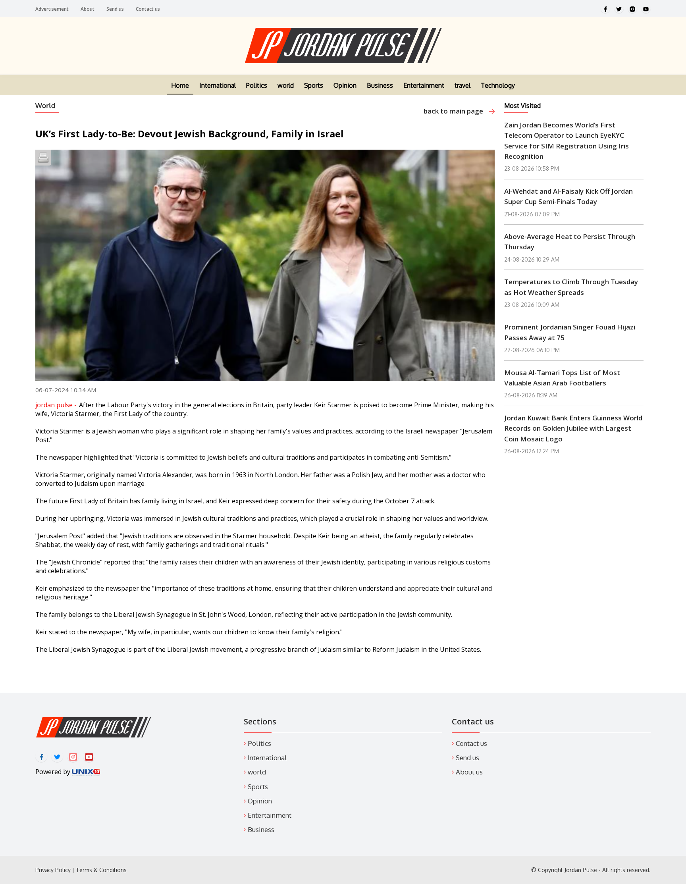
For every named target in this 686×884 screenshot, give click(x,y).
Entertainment (423, 85)
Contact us (148, 9)
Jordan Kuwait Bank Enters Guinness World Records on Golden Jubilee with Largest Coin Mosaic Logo (573, 428)
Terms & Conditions (101, 870)
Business (380, 85)
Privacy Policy (53, 870)
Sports (313, 85)
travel (462, 85)
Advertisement (52, 9)
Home (180, 85)
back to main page (454, 111)
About (87, 9)
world (285, 85)
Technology (498, 85)
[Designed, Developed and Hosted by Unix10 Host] (86, 771)
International (217, 85)
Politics (256, 85)
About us (469, 772)
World (45, 105)
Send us (115, 9)
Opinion (344, 85)
